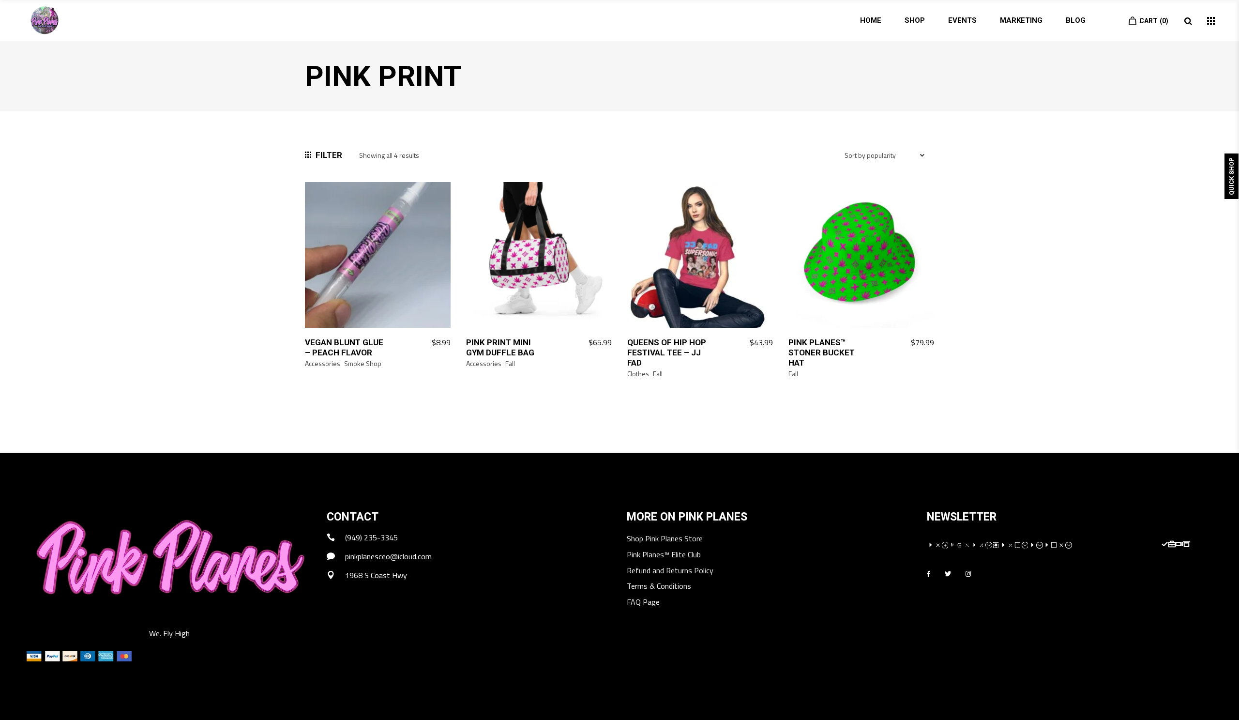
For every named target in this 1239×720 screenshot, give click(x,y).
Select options (742, 342)
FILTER (329, 155)
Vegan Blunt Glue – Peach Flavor (344, 347)
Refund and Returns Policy (670, 571)
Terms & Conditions (659, 587)
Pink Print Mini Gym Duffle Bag (500, 347)
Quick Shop (1231, 176)
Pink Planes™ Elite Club (664, 555)
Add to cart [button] (425, 342)
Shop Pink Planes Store (665, 539)
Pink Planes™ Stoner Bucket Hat (821, 352)
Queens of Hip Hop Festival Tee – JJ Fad (666, 352)
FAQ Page (643, 602)
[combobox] (885, 162)
